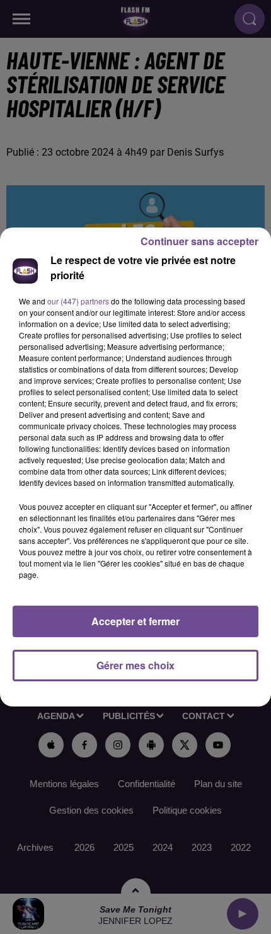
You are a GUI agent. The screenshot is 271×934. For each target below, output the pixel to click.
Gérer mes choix (135, 665)
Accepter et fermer (135, 621)
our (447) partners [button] (78, 301)
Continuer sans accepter (199, 241)
